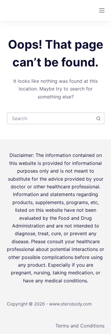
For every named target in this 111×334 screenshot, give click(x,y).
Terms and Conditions (79, 326)
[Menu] (101, 10)
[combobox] (50, 118)
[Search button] (98, 118)
